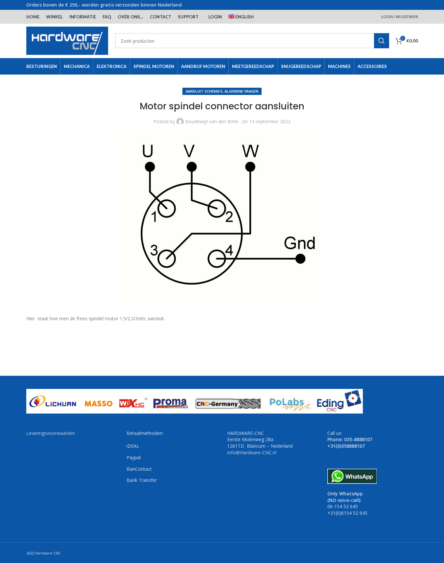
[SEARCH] (381, 40)
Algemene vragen (241, 91)
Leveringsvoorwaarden (50, 433)
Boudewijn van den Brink (211, 121)
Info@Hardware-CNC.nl (251, 452)
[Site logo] (67, 40)
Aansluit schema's (204, 91)
